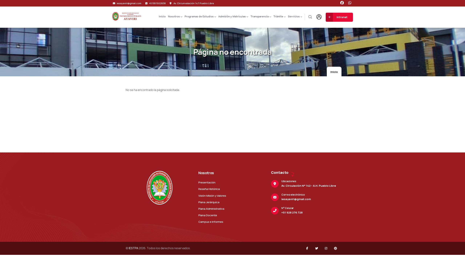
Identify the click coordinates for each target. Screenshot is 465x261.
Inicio (162, 16)
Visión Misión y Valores (212, 196)
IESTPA (133, 248)
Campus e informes (210, 222)
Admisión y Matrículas (232, 16)
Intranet (342, 17)
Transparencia (259, 16)
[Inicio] (126, 16)
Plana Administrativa (211, 209)
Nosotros (174, 16)
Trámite (278, 16)
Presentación (206, 182)
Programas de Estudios (199, 16)
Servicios (294, 16)
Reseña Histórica (209, 189)
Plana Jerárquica (208, 202)
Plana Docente (207, 215)
